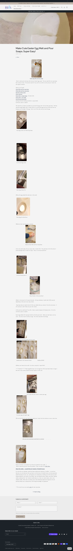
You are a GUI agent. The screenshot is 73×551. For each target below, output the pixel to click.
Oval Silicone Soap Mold (21, 99)
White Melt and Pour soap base (22, 91)
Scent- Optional (19, 94)
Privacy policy (23, 548)
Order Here (47, 466)
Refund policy (18, 548)
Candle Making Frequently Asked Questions (33, 527)
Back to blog (37, 492)
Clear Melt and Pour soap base (22, 89)
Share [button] (18, 57)
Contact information (36, 548)
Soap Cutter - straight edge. (21, 96)
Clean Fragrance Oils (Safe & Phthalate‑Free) (45, 525)
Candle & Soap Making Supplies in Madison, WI (27, 525)
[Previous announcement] (5, 1)
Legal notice (41, 548)
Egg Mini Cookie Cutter (21, 92)
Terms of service (45, 527)
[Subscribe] (24, 534)
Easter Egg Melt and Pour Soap (36, 78)
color (30, 487)
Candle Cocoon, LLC (11, 548)
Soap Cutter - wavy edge (21, 97)
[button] (20, 6)
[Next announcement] (67, 1)
